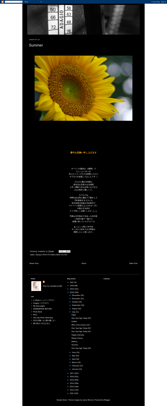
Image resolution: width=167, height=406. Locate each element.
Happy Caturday (78, 335)
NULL (35, 315)
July (74, 312)
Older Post (133, 263)
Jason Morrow (88, 400)
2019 (72, 289)
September (76, 305)
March (74, 362)
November (76, 299)
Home (84, 263)
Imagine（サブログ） (41, 303)
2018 (72, 292)
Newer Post (34, 263)
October (75, 302)
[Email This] (60, 251)
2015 (72, 380)
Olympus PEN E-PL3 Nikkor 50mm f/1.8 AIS (51, 255)
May (74, 356)
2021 (72, 282)
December (76, 295)
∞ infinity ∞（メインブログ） (44, 300)
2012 (72, 390)
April (74, 359)
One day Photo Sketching (43, 318)
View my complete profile (52, 286)
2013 (72, 387)
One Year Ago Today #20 (81, 348)
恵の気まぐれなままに (41, 323)
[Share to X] (64, 251)
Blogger (107, 400)
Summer (75, 345)
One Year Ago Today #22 (81, 328)
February (76, 366)
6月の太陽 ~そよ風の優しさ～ (44, 320)
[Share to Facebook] (67, 251)
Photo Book (37, 312)
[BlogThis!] (62, 251)
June (74, 352)
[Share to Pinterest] (69, 251)
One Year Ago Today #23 (81, 318)
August (75, 309)
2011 (72, 393)
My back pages (39, 306)
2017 (72, 373)
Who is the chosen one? (81, 325)
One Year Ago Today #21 (81, 331)
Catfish (74, 321)
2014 (72, 383)
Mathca (74, 341)
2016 (72, 377)
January (75, 369)
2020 (72, 286)
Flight (74, 315)
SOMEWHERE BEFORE (42, 309)
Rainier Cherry (77, 338)
